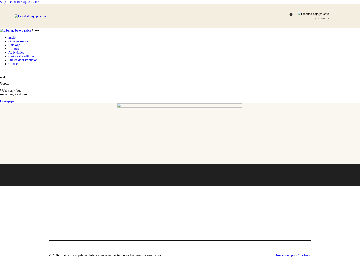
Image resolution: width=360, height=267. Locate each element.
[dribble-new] (9, 71)
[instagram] (14, 71)
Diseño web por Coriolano (292, 255)
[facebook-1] (2, 71)
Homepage (7, 101)
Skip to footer (30, 2)
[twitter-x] (6, 71)
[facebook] (252, 192)
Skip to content (10, 2)
